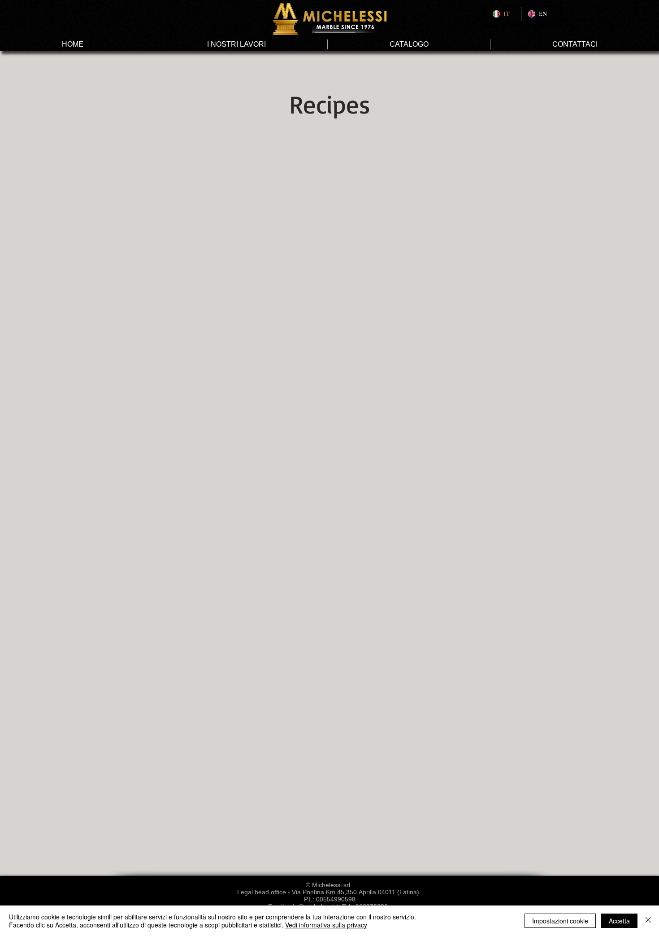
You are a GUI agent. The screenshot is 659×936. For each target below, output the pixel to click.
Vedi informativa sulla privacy (326, 924)
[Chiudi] (648, 921)
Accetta (619, 920)
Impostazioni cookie (560, 920)
